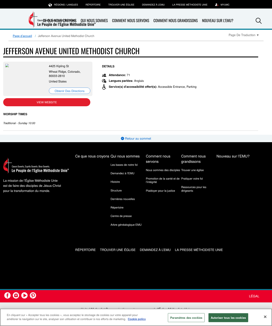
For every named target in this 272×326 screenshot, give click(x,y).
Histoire (115, 182)
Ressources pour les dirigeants (193, 188)
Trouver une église (121, 4)
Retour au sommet (137, 138)
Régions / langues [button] (66, 4)
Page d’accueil (22, 36)
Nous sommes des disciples (163, 170)
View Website (47, 102)
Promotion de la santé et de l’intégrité (162, 180)
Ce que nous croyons (92, 156)
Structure (116, 190)
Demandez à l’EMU (153, 4)
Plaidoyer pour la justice (160, 191)
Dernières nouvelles (122, 199)
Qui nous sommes (125, 156)
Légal (254, 296)
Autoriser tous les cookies (228, 318)
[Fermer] (265, 316)
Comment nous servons (130, 20)
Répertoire (93, 4)
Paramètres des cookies (186, 318)
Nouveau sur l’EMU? (217, 20)
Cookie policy (137, 319)
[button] (259, 21)
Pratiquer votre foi (192, 178)
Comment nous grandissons (175, 20)
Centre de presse (121, 216)
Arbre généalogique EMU (126, 225)
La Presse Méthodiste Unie (189, 4)
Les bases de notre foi (124, 165)
